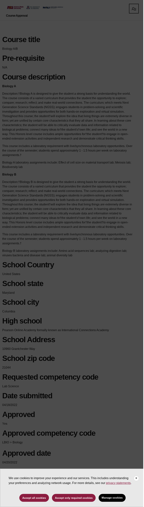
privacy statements (118, 483)
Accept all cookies (34, 497)
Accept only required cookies (74, 497)
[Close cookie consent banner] (136, 478)
